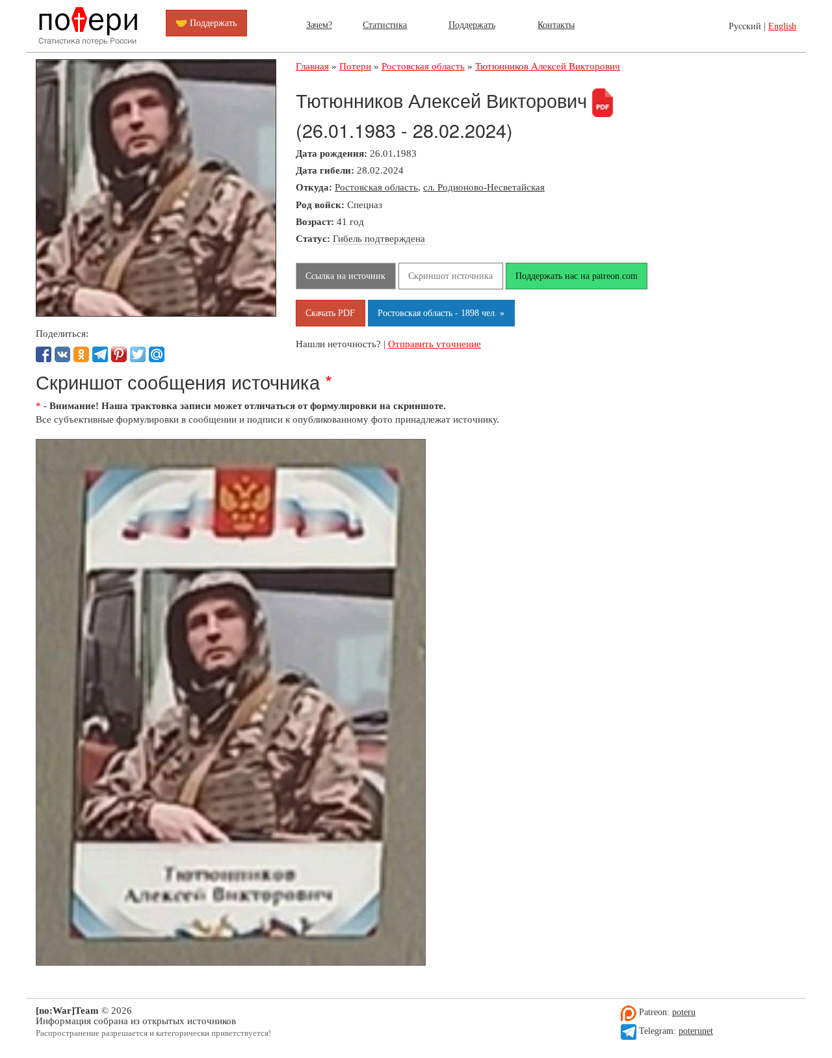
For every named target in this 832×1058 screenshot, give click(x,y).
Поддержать (471, 25)
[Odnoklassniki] (81, 354)
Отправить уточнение (434, 343)
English (782, 26)
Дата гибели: (325, 170)
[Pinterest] (119, 354)
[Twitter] (138, 354)
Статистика (385, 25)
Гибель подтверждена (379, 238)
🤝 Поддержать (206, 23)
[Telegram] (100, 354)
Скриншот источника (450, 276)
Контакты (556, 25)
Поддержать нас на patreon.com (576, 276)
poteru (684, 1012)
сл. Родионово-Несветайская (484, 186)
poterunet (696, 1031)
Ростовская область (376, 186)
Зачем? (319, 25)
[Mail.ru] (156, 354)
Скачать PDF (330, 313)
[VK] (62, 354)
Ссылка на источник (345, 276)
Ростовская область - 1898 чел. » (441, 313)
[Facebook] (43, 354)
